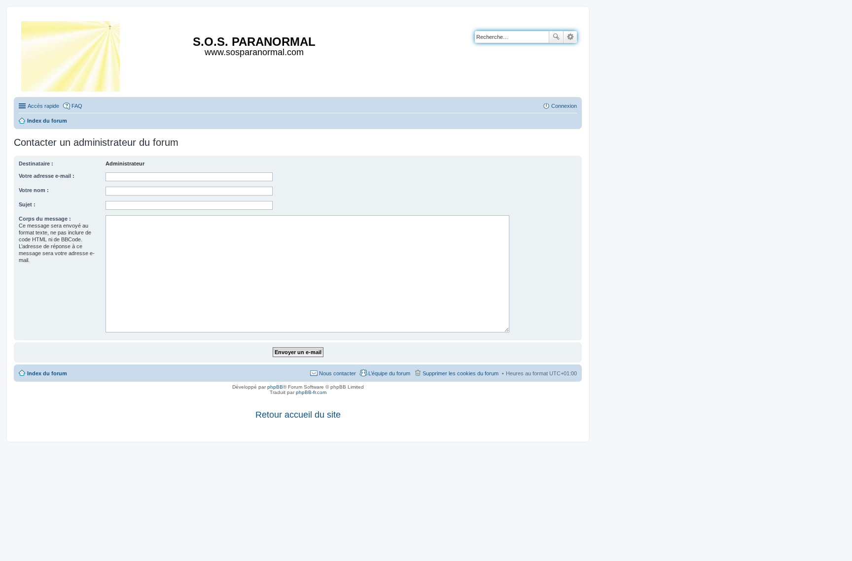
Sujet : (27, 204)
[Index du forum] (71, 54)
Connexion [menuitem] (564, 106)
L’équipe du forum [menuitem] (389, 373)
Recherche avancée (570, 37)
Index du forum (47, 373)
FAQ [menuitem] (76, 106)
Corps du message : (45, 219)
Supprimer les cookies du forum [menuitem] (460, 373)
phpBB (275, 387)
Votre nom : (34, 190)
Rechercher (556, 37)
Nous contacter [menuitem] (337, 373)
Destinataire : (36, 163)
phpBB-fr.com (311, 392)
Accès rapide (43, 106)
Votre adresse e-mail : (46, 176)
